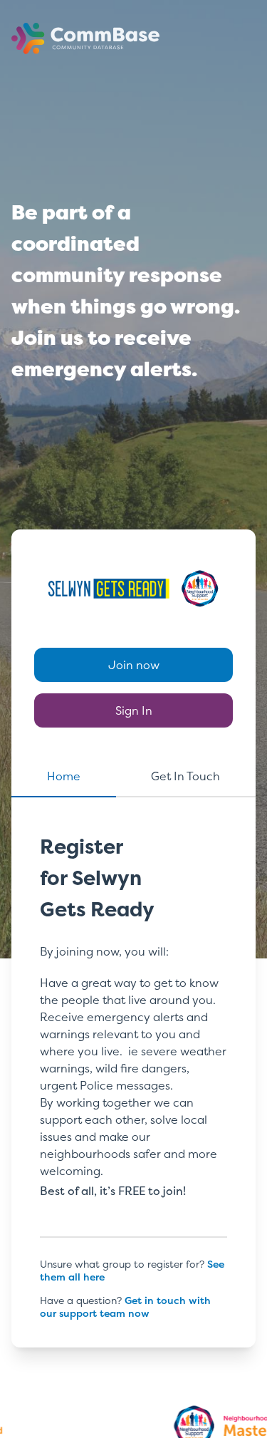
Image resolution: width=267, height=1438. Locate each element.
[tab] (63, 782)
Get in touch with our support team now (125, 1306)
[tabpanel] (133, 1057)
